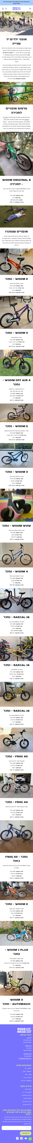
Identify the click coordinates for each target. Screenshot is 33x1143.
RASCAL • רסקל (27, 1071)
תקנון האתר (28, 1089)
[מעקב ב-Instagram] (17, 1138)
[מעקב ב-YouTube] (26, 1138)
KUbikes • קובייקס (26, 1081)
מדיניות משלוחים (26, 1095)
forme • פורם (27, 1077)
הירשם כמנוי (25, 1133)
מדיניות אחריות (27, 1101)
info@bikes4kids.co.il (25, 1058)
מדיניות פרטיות (27, 1104)
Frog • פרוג (28, 1074)
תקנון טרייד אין (27, 1092)
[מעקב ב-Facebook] (21, 1138)
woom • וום (28, 1068)
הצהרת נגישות (27, 1098)
